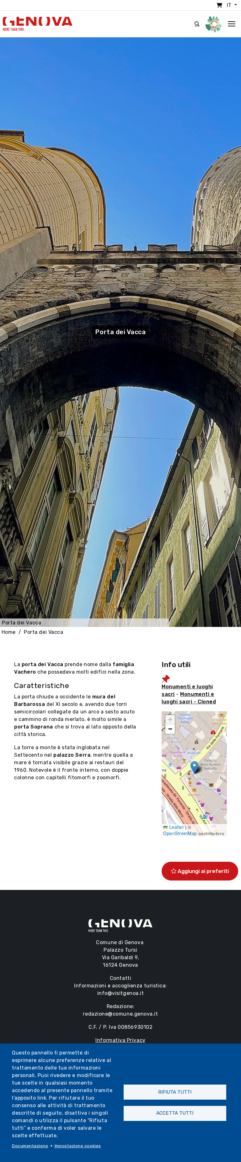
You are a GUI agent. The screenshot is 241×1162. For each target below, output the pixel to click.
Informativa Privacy (120, 1040)
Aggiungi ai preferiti (202, 871)
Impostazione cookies (78, 1145)
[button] (194, 767)
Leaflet (176, 827)
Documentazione (30, 1145)
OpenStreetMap (180, 833)
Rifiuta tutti (174, 1092)
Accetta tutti (174, 1113)
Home (9, 632)
